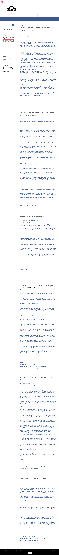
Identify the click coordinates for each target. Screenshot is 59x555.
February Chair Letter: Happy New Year (32, 216)
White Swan (32, 334)
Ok (29, 553)
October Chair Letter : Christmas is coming (33, 478)
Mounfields (29, 335)
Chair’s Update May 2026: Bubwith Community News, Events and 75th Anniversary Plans (7, 50)
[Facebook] (55, 1)
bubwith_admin (32, 30)
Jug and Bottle (42, 335)
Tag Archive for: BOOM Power (9, 18)
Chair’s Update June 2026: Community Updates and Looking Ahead (8, 45)
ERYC (26, 308)
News (28, 30)
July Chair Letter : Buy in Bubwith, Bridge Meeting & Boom (38, 286)
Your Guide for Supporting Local (26, 90)
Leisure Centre (34, 39)
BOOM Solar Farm (35, 346)
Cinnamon (45, 334)
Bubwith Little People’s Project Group (39, 50)
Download (6, 60)
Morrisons (43, 337)
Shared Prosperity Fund (24, 41)
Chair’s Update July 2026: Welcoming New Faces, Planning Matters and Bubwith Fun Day (8, 41)
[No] (57, 551)
